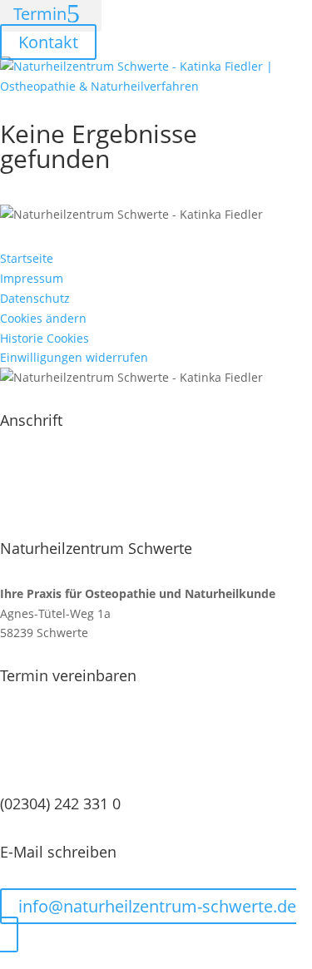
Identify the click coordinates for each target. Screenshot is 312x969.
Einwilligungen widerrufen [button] (74, 357)
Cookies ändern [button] (43, 318)
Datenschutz (35, 298)
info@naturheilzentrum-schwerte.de (157, 906)
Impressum (31, 278)
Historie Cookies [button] (44, 338)
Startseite (26, 258)
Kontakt (48, 42)
